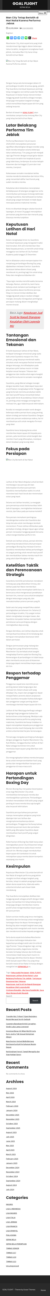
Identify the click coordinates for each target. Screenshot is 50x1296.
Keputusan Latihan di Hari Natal (19, 975)
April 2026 (10, 1097)
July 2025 (10, 1136)
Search (9, 996)
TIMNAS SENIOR (12, 1248)
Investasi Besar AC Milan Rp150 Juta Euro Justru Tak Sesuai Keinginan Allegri (21, 1034)
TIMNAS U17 (11, 1252)
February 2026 (12, 1106)
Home (43, 1290)
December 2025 (12, 1115)
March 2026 (11, 1101)
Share (34, 38)
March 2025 (11, 1154)
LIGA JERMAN (11, 1222)
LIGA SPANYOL (12, 1230)
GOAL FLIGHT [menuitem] (28, 112)
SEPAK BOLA (23, 966)
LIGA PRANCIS (11, 1226)
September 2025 (13, 1128)
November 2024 (12, 1172)
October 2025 (12, 1123)
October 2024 (12, 1176)
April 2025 (10, 1150)
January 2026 (11, 1110)
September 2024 (13, 1180)
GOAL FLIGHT (25, 3)
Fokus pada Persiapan (20, 972)
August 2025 (11, 1132)
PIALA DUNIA (11, 1235)
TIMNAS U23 (11, 1261)
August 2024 (11, 1185)
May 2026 (10, 1093)
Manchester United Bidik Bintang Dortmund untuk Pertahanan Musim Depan (21, 1044)
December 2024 (12, 1167)
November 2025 (12, 1119)
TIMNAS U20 (11, 1257)
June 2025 (10, 1141)
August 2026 (11, 1088)
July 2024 (10, 1189)
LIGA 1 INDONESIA (13, 1209)
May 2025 (10, 1145)
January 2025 (11, 1163)
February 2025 (12, 1158)
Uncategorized (12, 1266)
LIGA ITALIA (10, 1217)
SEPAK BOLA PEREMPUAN (16, 1244)
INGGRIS (9, 1204)
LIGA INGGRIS (27, 28)
